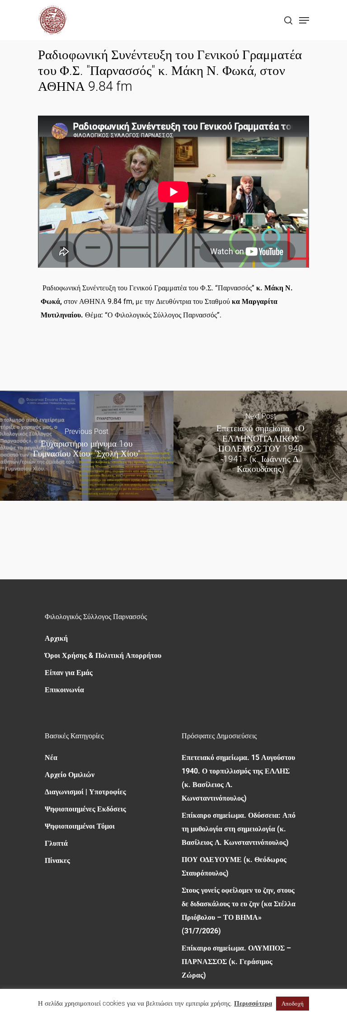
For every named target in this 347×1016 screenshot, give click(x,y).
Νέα (51, 757)
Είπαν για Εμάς (69, 672)
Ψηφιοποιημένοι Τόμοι (80, 826)
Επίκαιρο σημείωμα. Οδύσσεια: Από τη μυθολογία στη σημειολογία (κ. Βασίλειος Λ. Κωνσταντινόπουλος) (238, 829)
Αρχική (56, 638)
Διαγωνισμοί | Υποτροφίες (85, 792)
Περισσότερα (253, 1003)
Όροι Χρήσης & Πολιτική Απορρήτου (103, 655)
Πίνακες (57, 860)
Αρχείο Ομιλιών (69, 774)
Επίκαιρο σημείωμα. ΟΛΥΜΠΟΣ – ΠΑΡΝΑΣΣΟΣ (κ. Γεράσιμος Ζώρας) (236, 961)
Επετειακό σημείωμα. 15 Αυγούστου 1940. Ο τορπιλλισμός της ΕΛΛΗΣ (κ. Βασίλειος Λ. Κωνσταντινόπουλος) (238, 777)
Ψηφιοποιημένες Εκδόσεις (85, 809)
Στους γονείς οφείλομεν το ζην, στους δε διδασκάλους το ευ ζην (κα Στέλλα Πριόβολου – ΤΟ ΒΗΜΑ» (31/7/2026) (238, 910)
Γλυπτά (56, 843)
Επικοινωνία (64, 689)
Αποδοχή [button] (292, 1003)
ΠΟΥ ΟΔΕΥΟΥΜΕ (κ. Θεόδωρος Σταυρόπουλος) (234, 866)
